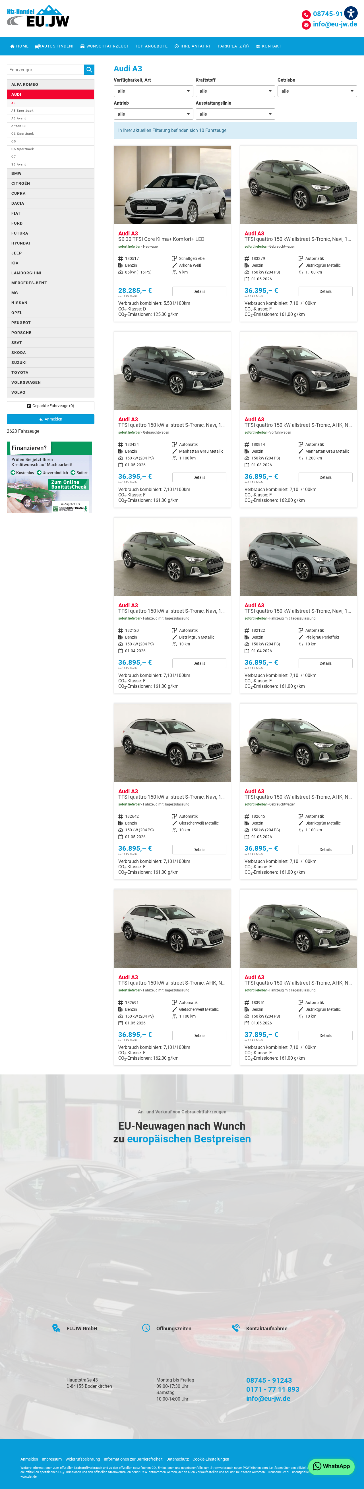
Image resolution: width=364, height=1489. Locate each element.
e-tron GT (19, 126)
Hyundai (20, 243)
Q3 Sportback (22, 134)
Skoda (18, 352)
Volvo (18, 392)
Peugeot (21, 322)
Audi (16, 94)
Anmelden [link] (53, 419)
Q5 (13, 141)
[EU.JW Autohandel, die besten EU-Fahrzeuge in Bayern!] (38, 18)
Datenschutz (177, 1459)
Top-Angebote (151, 46)
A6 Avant (18, 118)
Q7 (13, 157)
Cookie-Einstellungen (211, 1459)
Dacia (17, 203)
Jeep (16, 253)
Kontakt (272, 46)
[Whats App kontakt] (331, 1467)
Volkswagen (26, 382)
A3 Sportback (22, 111)
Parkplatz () (233, 46)
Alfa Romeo (24, 84)
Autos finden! (58, 46)
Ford (17, 223)
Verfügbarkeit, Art (132, 80)
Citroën (20, 183)
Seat (16, 342)
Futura (19, 233)
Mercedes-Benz (29, 283)
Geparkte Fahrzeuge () (53, 405)
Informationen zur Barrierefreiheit (133, 1459)
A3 (13, 103)
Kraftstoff (206, 80)
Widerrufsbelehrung (82, 1459)
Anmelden (29, 1459)
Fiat (16, 213)
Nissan (19, 303)
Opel (16, 312)
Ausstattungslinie (213, 103)
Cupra (18, 193)
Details (199, 291)
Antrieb (121, 103)
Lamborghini (26, 273)
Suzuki (19, 362)
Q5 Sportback (22, 149)
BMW (16, 173)
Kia (14, 263)
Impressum (52, 1459)
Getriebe (286, 80)
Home (22, 46)
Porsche (21, 332)
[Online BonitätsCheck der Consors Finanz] (49, 476)
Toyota (19, 372)
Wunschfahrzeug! (107, 46)
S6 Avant (18, 164)
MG (14, 293)
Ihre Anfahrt (196, 46)
